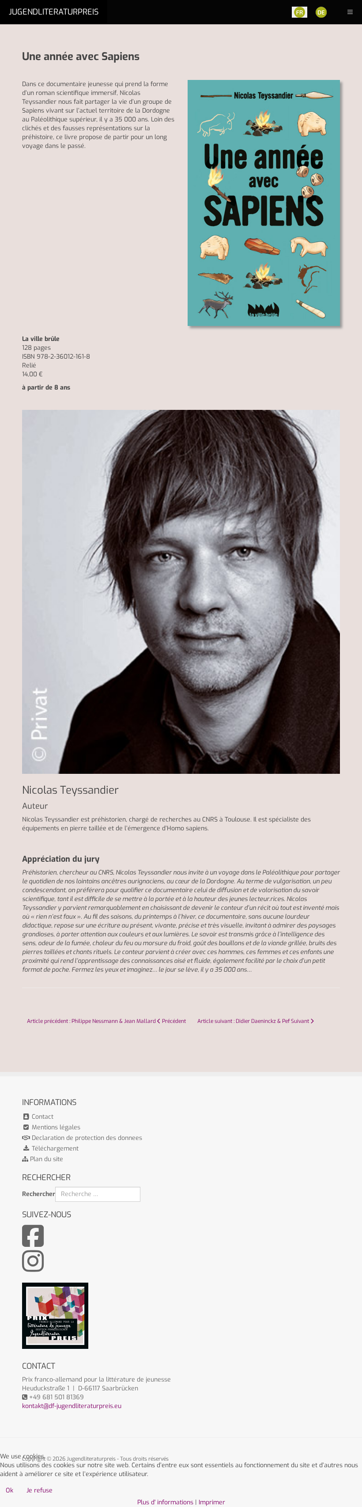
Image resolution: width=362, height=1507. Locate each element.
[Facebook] (33, 1243)
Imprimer (212, 1502)
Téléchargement (54, 1148)
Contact (41, 1117)
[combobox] (97, 1194)
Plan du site (45, 1159)
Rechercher (38, 1194)
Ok (9, 1490)
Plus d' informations (165, 1502)
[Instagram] (33, 1268)
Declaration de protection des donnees (86, 1138)
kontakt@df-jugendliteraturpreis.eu (71, 1406)
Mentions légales (55, 1127)
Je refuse (39, 1490)
